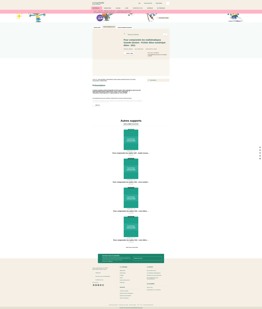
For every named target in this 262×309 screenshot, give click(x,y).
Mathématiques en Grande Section (124, 10)
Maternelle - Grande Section (110, 10)
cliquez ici (110, 261)
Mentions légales (132, 304)
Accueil (95, 10)
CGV (141, 304)
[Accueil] (98, 3)
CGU (138, 304)
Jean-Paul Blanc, (102, 79)
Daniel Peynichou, (125, 79)
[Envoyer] (160, 258)
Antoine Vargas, (117, 79)
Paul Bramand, (109, 79)
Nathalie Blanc (103, 80)
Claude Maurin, (96, 80)
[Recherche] (167, 3)
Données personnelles (113, 304)
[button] (138, 3)
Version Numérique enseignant (125, 27)
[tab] (96, 8)
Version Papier (97, 27)
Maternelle (100, 10)
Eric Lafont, (133, 79)
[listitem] (94, 285)
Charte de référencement (148, 304)
